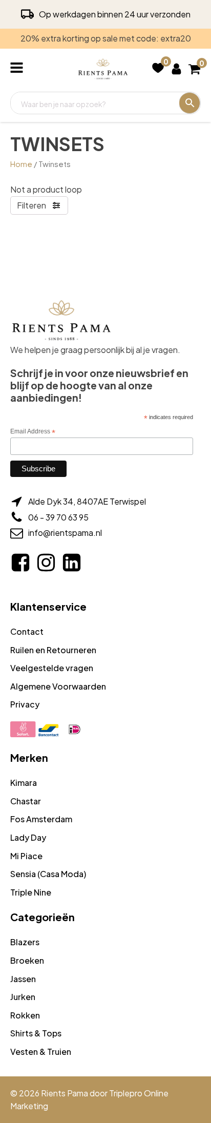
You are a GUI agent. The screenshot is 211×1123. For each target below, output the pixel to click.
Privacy (24, 704)
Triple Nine (30, 892)
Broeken (27, 960)
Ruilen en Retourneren (53, 649)
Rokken (25, 1015)
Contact (27, 631)
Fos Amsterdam (41, 819)
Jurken (22, 996)
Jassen (23, 978)
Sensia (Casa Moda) (48, 873)
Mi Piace (26, 855)
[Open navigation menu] (18, 68)
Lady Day (28, 837)
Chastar (25, 801)
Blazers (24, 942)
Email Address (32, 432)
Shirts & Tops (35, 1033)
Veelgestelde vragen (51, 667)
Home (21, 164)
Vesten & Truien (40, 1051)
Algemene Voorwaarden (58, 686)
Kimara (23, 782)
